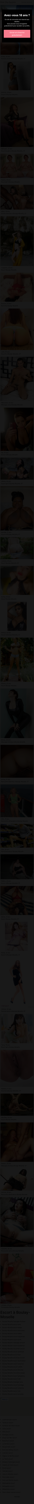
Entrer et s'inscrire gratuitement (17, 33)
